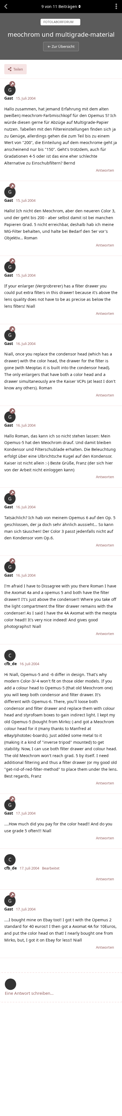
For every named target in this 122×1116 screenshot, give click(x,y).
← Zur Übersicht (61, 46)
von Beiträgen (59, 6)
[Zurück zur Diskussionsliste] (5, 6)
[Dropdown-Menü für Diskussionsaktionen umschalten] (116, 6)
